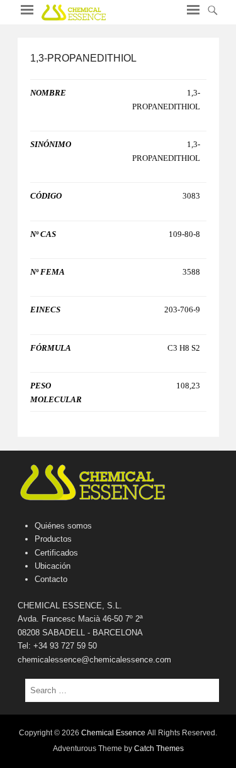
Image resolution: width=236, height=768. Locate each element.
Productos (53, 539)
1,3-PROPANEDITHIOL (83, 58)
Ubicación (52, 566)
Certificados (56, 552)
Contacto (51, 579)
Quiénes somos (63, 525)
